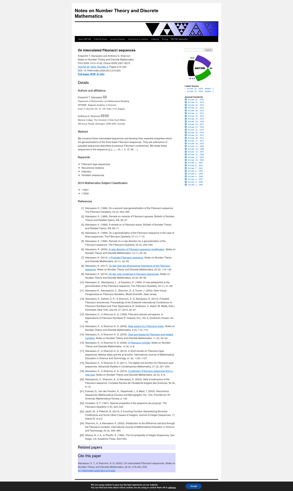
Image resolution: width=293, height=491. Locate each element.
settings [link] (172, 487)
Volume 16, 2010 (196, 144)
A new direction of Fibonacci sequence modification (137, 249)
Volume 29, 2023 (196, 108)
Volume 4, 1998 (195, 176)
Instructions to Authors (138, 39)
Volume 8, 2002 (195, 165)
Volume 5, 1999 (195, 174)
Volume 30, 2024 (196, 105)
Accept (193, 486)
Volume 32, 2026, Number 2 (200, 89)
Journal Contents (117, 39)
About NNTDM (84, 39)
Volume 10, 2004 (196, 160)
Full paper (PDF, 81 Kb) (91, 74)
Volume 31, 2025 (196, 102)
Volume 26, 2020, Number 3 (93, 67)
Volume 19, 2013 (196, 135)
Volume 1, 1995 (195, 185)
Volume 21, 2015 (196, 130)
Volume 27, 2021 (196, 113)
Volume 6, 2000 (195, 171)
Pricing (165, 39)
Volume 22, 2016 (196, 127)
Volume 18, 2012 (196, 138)
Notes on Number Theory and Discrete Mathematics (116, 13)
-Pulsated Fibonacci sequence (126, 257)
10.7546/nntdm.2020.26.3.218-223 (96, 470)
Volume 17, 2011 (196, 141)
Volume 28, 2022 (196, 111)
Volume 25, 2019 (196, 119)
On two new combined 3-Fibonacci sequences (134, 274)
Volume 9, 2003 (195, 163)
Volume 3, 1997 (195, 179)
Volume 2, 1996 (195, 182)
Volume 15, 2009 (196, 146)
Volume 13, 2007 (196, 152)
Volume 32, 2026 (196, 100)
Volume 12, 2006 (196, 154)
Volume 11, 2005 (196, 157)
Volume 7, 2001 (195, 168)
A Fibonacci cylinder (139, 342)
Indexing (155, 39)
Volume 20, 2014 (196, 133)
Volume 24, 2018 (196, 122)
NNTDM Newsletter (179, 39)
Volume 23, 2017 (196, 124)
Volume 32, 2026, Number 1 (200, 91)
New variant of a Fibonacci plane (146, 326)
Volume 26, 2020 (196, 116)
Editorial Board (100, 39)
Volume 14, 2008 (196, 149)
